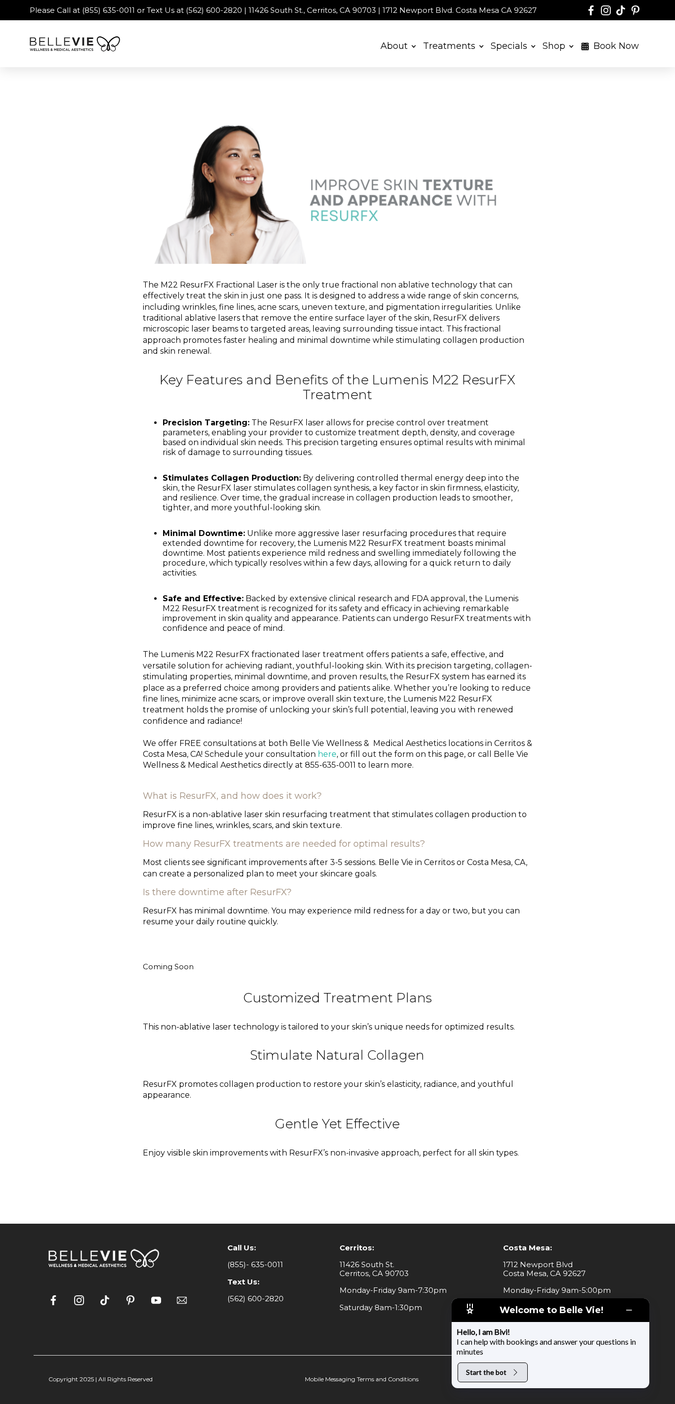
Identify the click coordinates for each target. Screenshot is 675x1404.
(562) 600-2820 (255, 1298)
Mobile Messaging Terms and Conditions (362, 1379)
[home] (77, 43)
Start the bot (486, 1372)
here (327, 754)
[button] (398, 44)
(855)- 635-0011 (255, 1264)
